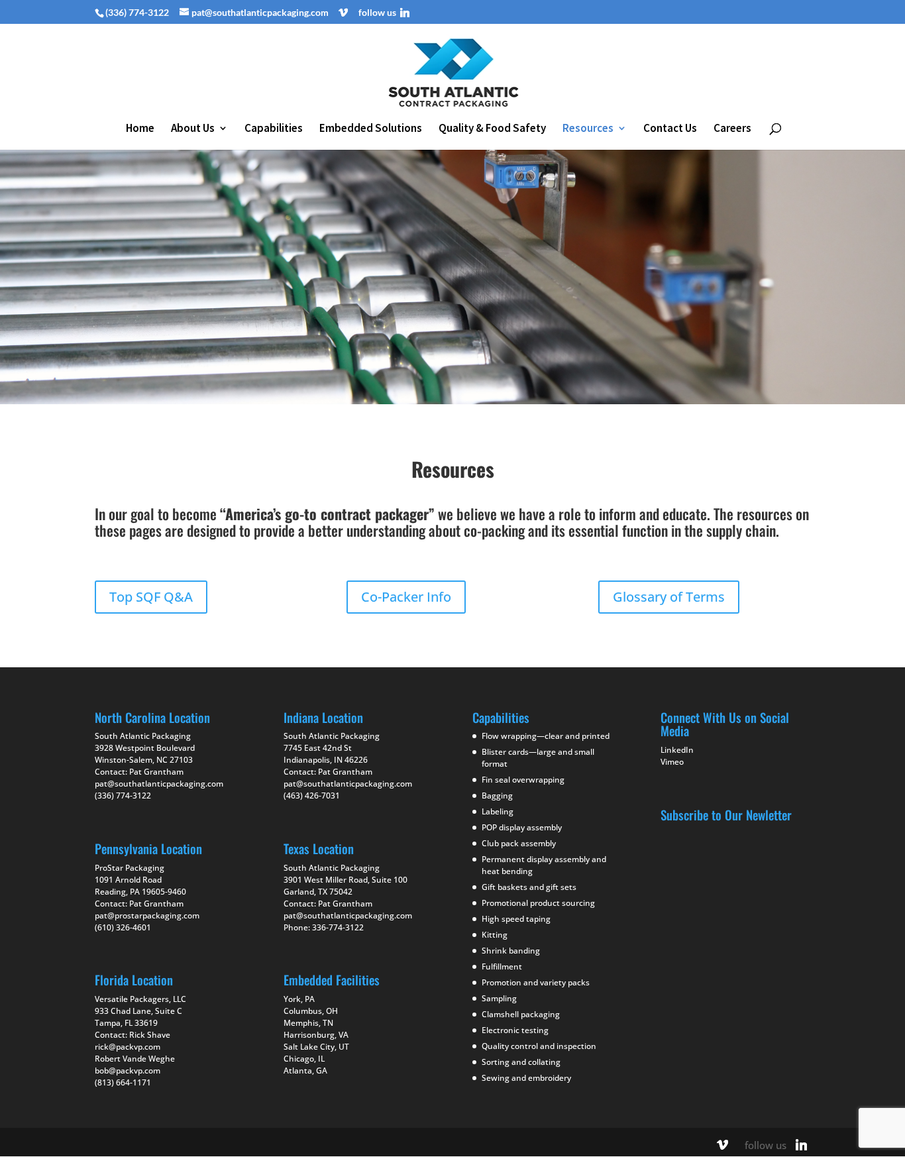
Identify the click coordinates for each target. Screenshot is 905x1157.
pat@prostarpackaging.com (147, 915)
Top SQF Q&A (151, 597)
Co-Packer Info (406, 597)
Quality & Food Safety (492, 129)
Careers (732, 129)
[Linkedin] (404, 12)
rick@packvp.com (127, 1046)
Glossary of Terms (669, 597)
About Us (193, 129)
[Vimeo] (343, 12)
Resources (587, 129)
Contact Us (670, 129)
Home (140, 129)
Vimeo (672, 761)
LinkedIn (677, 749)
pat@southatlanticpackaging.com (159, 783)
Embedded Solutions (370, 129)
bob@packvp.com (127, 1070)
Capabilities (273, 129)
